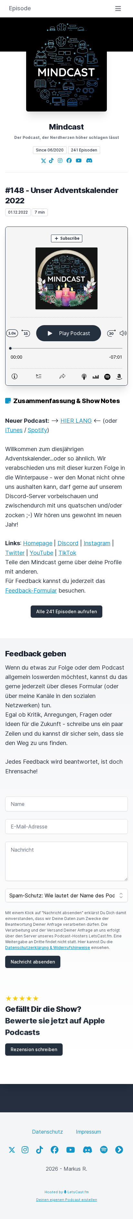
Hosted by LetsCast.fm (67, 1192)
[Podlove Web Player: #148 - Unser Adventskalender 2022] (66, 306)
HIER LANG (76, 420)
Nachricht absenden (33, 961)
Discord (67, 543)
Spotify (37, 430)
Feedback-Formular (31, 590)
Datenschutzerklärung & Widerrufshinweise (47, 947)
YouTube (41, 552)
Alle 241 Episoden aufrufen (66, 611)
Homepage (37, 543)
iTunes (14, 430)
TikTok (67, 552)
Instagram (97, 543)
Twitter (15, 552)
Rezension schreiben (34, 1049)
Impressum (88, 1131)
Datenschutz (47, 1131)
